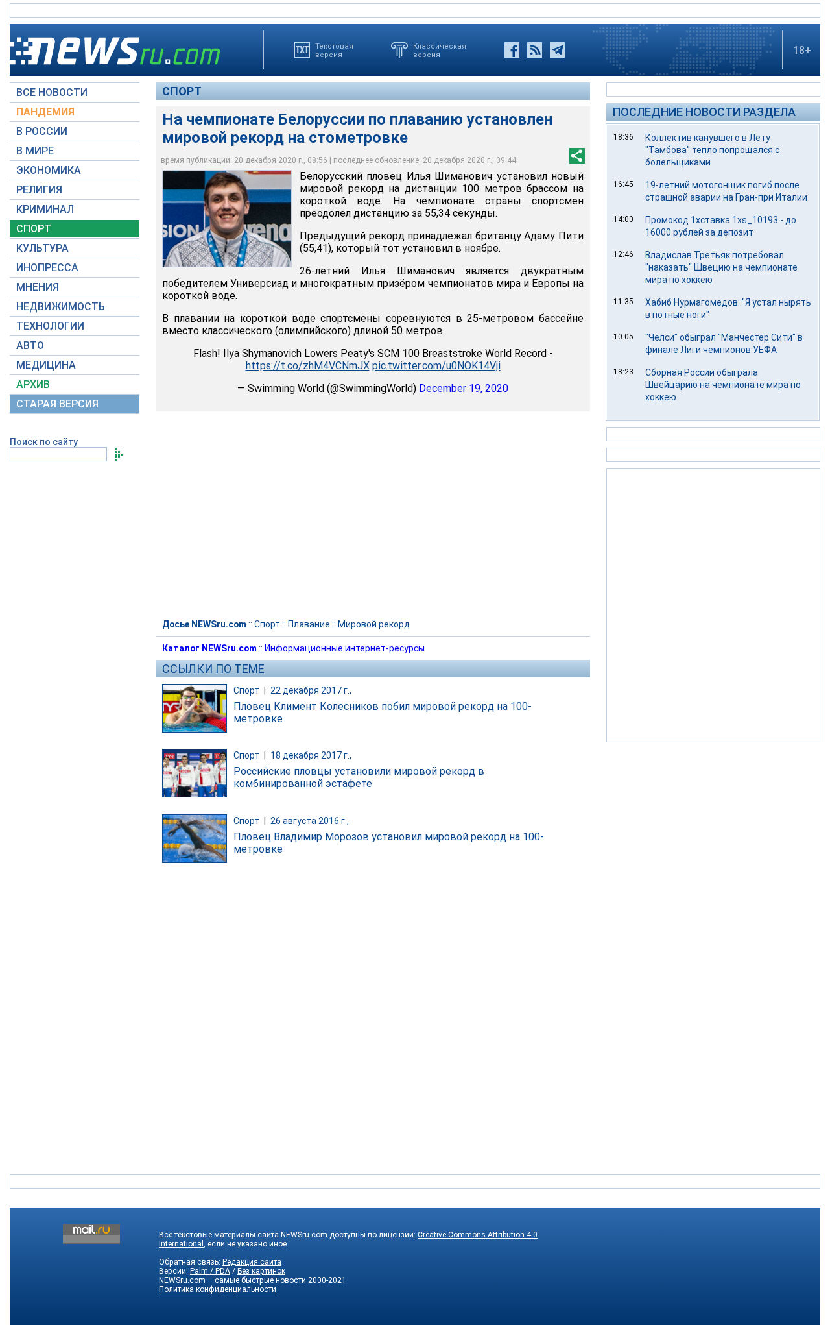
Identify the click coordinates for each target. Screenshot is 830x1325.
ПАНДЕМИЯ (45, 112)
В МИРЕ (35, 151)
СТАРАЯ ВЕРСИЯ (57, 404)
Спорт (182, 91)
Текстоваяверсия (334, 50)
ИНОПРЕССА (47, 267)
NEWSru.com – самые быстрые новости (232, 1280)
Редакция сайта (251, 1262)
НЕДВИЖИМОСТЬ (60, 306)
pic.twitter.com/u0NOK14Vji (436, 365)
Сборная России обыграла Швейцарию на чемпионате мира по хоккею (723, 384)
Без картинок (261, 1271)
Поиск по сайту (44, 442)
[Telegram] (557, 50)
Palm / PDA (210, 1271)
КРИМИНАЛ (45, 209)
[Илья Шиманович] (227, 218)
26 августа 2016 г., (309, 821)
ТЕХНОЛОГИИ (50, 326)
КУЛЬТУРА (42, 248)
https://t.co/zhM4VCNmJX (308, 365)
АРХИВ (33, 384)
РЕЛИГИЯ (39, 190)
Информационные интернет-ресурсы (345, 648)
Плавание (309, 624)
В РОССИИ (41, 131)
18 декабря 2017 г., (310, 755)
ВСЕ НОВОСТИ (52, 92)
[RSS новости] (534, 50)
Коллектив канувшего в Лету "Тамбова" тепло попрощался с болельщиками (712, 149)
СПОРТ (33, 229)
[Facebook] (511, 50)
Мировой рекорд (374, 624)
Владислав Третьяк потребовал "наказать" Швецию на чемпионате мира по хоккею (721, 267)
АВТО (30, 345)
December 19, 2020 (463, 388)
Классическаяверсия (439, 50)
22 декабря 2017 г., (310, 690)
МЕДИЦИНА (46, 365)
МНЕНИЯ (37, 287)
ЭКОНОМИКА (48, 170)
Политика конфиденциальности (217, 1289)
